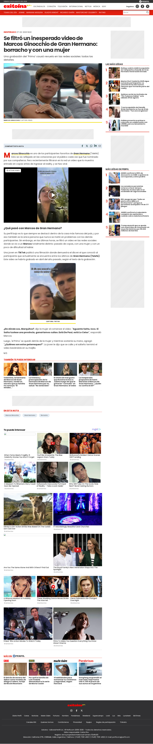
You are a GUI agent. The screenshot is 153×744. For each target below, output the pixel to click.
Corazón (51, 6)
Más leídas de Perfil (117, 169)
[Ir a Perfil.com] (144, 2)
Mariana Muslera (34, 12)
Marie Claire (45, 716)
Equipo (89, 722)
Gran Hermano (29, 415)
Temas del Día (10, 12)
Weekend (86, 716)
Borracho (44, 415)
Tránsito (123, 722)
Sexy (104, 6)
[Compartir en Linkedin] (95, 146)
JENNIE (22, 12)
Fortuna (56, 716)
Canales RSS (31, 722)
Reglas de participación (105, 722)
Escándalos (39, 6)
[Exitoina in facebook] (142, 6)
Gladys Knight (51, 12)
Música (96, 6)
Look (108, 716)
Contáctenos (63, 722)
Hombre (65, 716)
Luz (113, 716)
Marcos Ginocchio (12, 415)
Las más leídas (114, 64)
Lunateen (127, 716)
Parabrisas (75, 716)
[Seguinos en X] (147, 6)
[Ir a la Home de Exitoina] (18, 6)
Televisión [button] (62, 6)
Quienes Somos (47, 722)
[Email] (99, 146)
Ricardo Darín (67, 12)
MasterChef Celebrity (86, 12)
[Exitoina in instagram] (137, 6)
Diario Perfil (17, 716)
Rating (102, 12)
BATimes (136, 716)
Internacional (76, 6)
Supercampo (98, 716)
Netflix (88, 6)
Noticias (35, 716)
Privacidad (77, 722)
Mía (119, 716)
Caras (26, 716)
